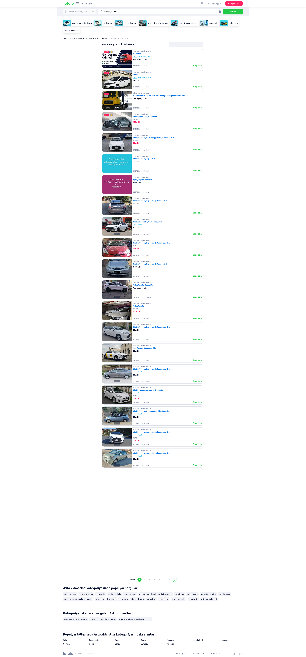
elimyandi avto (137, 599)
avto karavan (224, 594)
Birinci (133, 580)
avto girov (151, 599)
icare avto (111, 599)
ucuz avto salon (86, 594)
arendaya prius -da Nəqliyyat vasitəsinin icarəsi (135, 619)
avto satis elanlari (209, 599)
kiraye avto (193, 599)
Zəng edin (197, 66)
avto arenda (192, 594)
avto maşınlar (70, 594)
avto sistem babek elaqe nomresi (78, 599)
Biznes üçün (87, 3)
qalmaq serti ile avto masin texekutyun (156, 594)
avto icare (100, 599)
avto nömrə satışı (208, 594)
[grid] (152, 312)
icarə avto (123, 599)
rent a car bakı (114, 594)
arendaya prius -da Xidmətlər (103, 619)
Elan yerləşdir (234, 3)
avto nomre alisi (179, 599)
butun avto (100, 594)
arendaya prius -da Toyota (75, 619)
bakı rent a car (130, 594)
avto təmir (179, 594)
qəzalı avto (163, 599)
